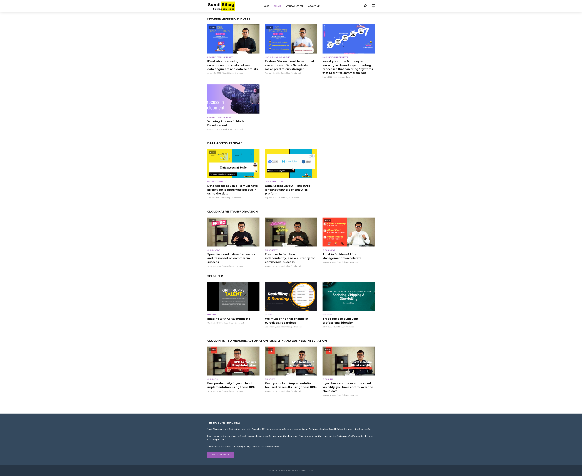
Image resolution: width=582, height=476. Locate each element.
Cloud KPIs (212, 379)
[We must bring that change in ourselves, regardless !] (291, 296)
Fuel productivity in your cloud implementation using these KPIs (231, 385)
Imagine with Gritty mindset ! (228, 318)
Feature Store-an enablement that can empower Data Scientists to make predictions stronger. (289, 65)
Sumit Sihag (227, 73)
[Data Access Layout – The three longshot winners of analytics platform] (291, 163)
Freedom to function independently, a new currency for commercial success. (290, 258)
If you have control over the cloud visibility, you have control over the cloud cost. (348, 387)
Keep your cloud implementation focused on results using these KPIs (290, 385)
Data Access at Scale (217, 182)
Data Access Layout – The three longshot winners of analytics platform (288, 189)
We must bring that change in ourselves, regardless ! (286, 320)
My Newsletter (295, 6)
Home (266, 6)
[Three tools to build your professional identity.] (349, 296)
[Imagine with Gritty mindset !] (233, 296)
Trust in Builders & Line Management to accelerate (342, 256)
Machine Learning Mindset (220, 57)
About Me (313, 6)
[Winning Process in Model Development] (233, 99)
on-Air (277, 6)
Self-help (211, 314)
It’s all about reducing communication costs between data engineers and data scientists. (233, 65)
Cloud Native (213, 250)
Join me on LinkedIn (220, 455)
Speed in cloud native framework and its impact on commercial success (231, 258)
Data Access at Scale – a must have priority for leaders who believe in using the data (232, 189)
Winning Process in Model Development (226, 123)
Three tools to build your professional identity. (340, 320)
